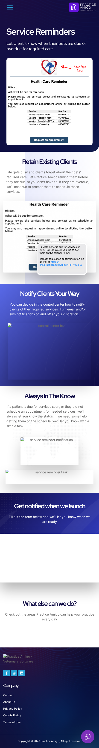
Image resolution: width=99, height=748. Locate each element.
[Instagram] (14, 673)
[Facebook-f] (6, 673)
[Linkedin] (21, 673)
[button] (10, 7)
